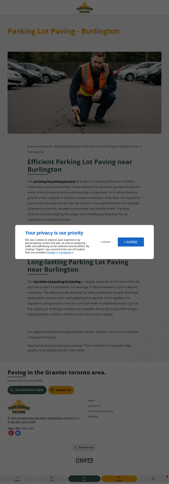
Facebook (65, 252)
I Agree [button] (130, 242)
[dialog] (84, 242)
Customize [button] (105, 242)
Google (51, 252)
